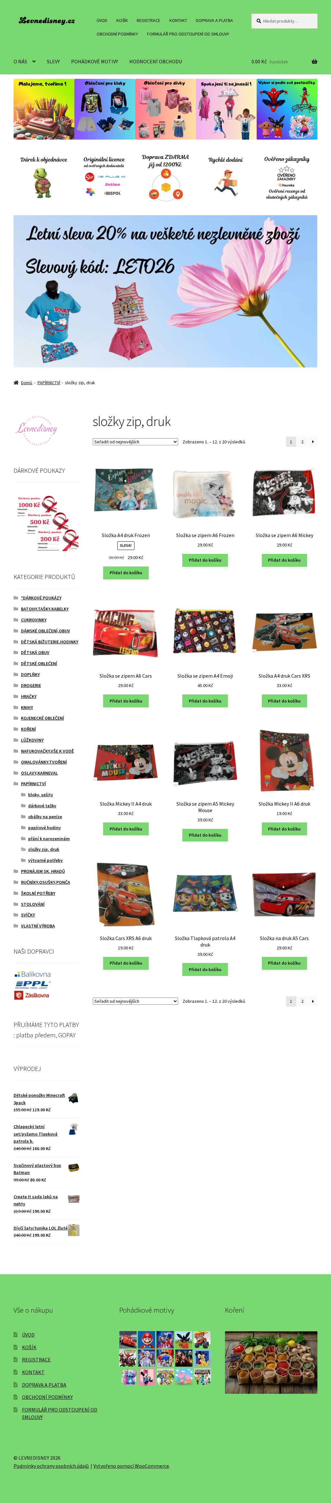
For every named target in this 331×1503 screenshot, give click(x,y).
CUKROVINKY (34, 620)
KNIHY (27, 707)
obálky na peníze (45, 817)
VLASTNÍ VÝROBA (38, 926)
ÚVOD (102, 20)
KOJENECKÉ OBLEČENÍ (42, 718)
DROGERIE (31, 685)
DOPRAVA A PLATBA (214, 20)
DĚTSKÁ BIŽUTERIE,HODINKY (49, 642)
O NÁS (20, 61)
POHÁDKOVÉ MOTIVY (94, 61)
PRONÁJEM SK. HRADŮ (43, 871)
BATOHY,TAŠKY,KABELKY (45, 609)
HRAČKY (29, 696)
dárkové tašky (42, 806)
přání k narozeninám (49, 838)
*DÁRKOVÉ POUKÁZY (41, 598)
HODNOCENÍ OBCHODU (155, 61)
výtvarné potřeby (45, 860)
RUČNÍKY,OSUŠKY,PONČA (45, 882)
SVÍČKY (28, 915)
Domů (26, 383)
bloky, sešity (40, 795)
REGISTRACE (148, 20)
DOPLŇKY (30, 674)
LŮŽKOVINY (32, 740)
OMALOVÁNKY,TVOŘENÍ (44, 762)
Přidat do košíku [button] (126, 573)
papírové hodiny (44, 828)
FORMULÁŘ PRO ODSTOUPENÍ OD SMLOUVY (188, 34)
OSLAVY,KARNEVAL (39, 773)
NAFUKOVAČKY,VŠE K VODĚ (47, 751)
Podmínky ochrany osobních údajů (51, 1466)
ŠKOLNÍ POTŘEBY (38, 893)
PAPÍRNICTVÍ (48, 383)
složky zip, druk (43, 849)
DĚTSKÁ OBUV (35, 652)
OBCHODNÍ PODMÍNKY (117, 34)
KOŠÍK (122, 20)
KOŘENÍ (28, 729)
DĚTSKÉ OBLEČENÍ (39, 663)
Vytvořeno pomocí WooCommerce (131, 1466)
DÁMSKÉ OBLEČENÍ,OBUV (45, 631)
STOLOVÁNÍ (33, 904)
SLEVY (53, 61)
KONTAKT (178, 20)
